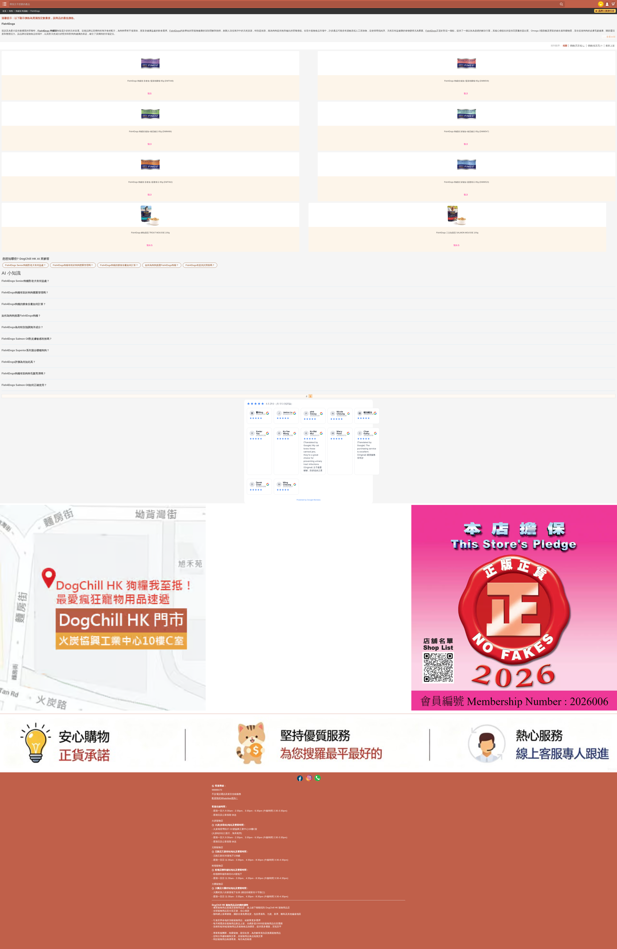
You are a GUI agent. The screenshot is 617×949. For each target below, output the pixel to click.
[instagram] (309, 780)
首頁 (4, 11)
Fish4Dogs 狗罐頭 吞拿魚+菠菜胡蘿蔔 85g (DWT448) (150, 81)
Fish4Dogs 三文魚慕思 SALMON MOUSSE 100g (457, 233)
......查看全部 (609, 36)
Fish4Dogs (35, 11)
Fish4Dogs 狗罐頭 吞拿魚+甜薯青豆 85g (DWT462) (150, 182)
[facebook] (300, 780)
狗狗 (11, 11)
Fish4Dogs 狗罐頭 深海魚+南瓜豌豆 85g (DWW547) (466, 131)
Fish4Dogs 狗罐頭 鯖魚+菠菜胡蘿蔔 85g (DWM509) (466, 81)
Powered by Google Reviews (309, 500)
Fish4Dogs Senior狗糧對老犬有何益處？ (25, 265)
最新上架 (610, 45)
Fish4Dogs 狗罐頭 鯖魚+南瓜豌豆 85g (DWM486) (150, 131)
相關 (565, 45)
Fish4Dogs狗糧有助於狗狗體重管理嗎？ (73, 265)
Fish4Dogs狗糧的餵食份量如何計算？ (119, 265)
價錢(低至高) (595, 45)
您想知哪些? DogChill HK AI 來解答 (25, 258)
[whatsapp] (317, 780)
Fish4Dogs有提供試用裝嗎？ (200, 265)
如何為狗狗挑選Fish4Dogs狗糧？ (162, 265)
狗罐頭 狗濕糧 (22, 11)
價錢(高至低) (577, 45)
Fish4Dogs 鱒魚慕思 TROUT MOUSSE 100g (150, 233)
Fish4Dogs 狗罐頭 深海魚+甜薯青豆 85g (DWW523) (466, 182)
